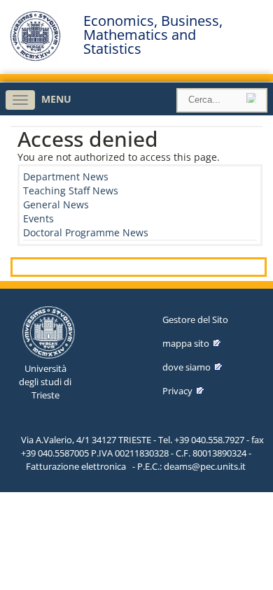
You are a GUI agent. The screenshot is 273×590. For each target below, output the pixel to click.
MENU (56, 99)
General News (56, 204)
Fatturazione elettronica (76, 466)
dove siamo (186, 367)
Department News (65, 176)
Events (38, 218)
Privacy (177, 390)
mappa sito (185, 343)
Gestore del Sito (195, 319)
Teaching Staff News (70, 190)
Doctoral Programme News (85, 232)
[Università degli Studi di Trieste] (35, 57)
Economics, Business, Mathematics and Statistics (153, 35)
